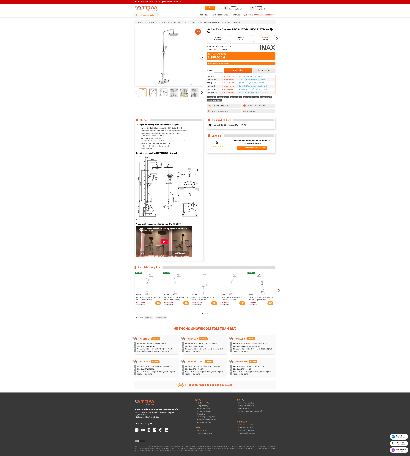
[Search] (210, 8)
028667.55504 (229, 80)
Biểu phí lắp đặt (243, 408)
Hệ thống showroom (203, 411)
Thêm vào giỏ (265, 70)
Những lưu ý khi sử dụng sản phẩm (250, 411)
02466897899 (246, 346)
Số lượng (210, 70)
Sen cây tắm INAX (147, 128)
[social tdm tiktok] (154, 430)
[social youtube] (143, 430)
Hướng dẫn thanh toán (246, 406)
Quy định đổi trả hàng (246, 430)
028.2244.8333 (229, 76)
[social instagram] (148, 430)
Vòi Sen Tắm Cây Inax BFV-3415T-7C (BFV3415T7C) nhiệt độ (220, 22)
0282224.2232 (229, 92)
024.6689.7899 (229, 86)
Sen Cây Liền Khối (174, 22)
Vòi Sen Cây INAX (223, 97)
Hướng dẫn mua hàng (246, 403)
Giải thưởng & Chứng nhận (205, 417)
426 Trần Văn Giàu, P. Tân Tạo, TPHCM (253, 92)
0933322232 (258, 15)
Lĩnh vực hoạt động (203, 408)
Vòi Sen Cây (161, 22)
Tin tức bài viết (201, 430)
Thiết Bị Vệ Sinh (150, 22)
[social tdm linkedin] (166, 430)
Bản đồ (156, 339)
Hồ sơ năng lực (201, 414)
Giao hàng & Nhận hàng (246, 433)
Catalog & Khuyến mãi (204, 433)
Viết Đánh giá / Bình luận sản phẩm (251, 148)
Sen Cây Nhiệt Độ (236, 97)
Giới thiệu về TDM (202, 403)
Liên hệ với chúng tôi (203, 422)
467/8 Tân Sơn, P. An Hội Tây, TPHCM (252, 80)
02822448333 (270, 15)
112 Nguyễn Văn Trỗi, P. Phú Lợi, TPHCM (253, 89)
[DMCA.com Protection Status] (140, 441)
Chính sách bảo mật (245, 425)
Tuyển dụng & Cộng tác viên (206, 420)
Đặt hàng (239, 70)
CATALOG (236, 15)
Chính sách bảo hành (245, 428)
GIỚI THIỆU (204, 15)
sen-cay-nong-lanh (161, 317)
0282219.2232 (229, 89)
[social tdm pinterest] (160, 430)
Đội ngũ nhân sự (202, 406)
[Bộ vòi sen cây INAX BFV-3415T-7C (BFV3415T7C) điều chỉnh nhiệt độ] (169, 56)
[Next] (202, 57)
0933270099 (256, 346)
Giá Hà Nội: (219, 63)
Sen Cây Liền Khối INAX (189, 22)
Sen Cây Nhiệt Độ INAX (251, 97)
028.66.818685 (229, 83)
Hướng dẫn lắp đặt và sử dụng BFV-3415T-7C (229, 125)
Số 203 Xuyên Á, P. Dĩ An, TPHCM (251, 76)
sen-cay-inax (148, 317)
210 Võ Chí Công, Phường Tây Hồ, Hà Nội (253, 86)
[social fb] (137, 430)
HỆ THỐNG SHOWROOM (220, 15)
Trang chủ (139, 22)
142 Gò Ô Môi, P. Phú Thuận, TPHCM (252, 83)
